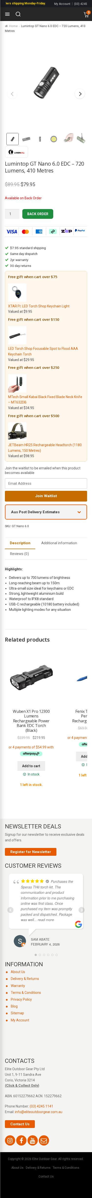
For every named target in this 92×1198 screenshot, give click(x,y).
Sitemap (17, 1013)
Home (13, 26)
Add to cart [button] (31, 766)
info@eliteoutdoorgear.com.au (38, 1112)
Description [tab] (20, 543)
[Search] (18, 14)
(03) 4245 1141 (41, 1106)
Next (80, 94)
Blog (14, 1006)
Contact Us (19, 1124)
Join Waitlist (46, 496)
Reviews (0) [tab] (19, 554)
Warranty (18, 986)
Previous (12, 94)
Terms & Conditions (26, 993)
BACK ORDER (37, 214)
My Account (62, 4)
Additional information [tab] (59, 543)
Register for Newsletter (30, 852)
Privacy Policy (21, 999)
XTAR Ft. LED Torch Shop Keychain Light (38, 306)
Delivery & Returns (25, 979)
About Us (18, 972)
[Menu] (7, 14)
